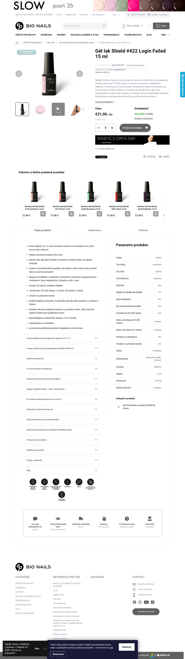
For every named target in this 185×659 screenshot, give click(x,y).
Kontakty (84, 15)
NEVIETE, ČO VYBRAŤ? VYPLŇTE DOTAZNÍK (33, 15)
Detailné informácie (104, 102)
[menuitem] (26, 35)
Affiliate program (60, 634)
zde (111, 647)
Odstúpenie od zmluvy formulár (66, 616)
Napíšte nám (70, 15)
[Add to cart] (43, 214)
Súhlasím (126, 647)
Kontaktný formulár (146, 611)
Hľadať (104, 26)
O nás (58, 15)
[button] (18, 200)
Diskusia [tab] (143, 230)
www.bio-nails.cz (60, 638)
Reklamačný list (59, 630)
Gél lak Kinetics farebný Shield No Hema (139, 407)
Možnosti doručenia (143, 119)
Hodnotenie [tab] (94, 230)
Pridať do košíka (132, 127)
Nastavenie (58, 654)
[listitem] (34, 198)
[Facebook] (134, 602)
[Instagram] (140, 602)
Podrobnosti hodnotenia (135, 65)
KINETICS (67, 338)
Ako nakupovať (98, 15)
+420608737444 (145, 595)
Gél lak (98, 80)
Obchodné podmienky (62, 608)
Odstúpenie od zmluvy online (65, 612)
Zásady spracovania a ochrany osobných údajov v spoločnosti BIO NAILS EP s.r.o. (67, 623)
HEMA (66, 318)
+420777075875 (145, 589)
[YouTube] (146, 602)
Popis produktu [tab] (42, 230)
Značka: (102, 72)
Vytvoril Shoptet (142, 655)
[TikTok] (152, 602)
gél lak (45, 246)
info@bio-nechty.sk (146, 584)
